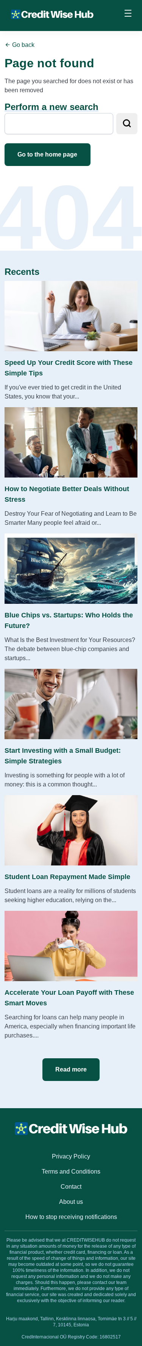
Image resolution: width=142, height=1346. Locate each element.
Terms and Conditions (71, 1171)
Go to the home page (47, 154)
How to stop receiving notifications (71, 1217)
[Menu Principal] (128, 14)
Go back (22, 45)
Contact (71, 1186)
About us (71, 1202)
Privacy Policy (71, 1156)
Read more (71, 1069)
